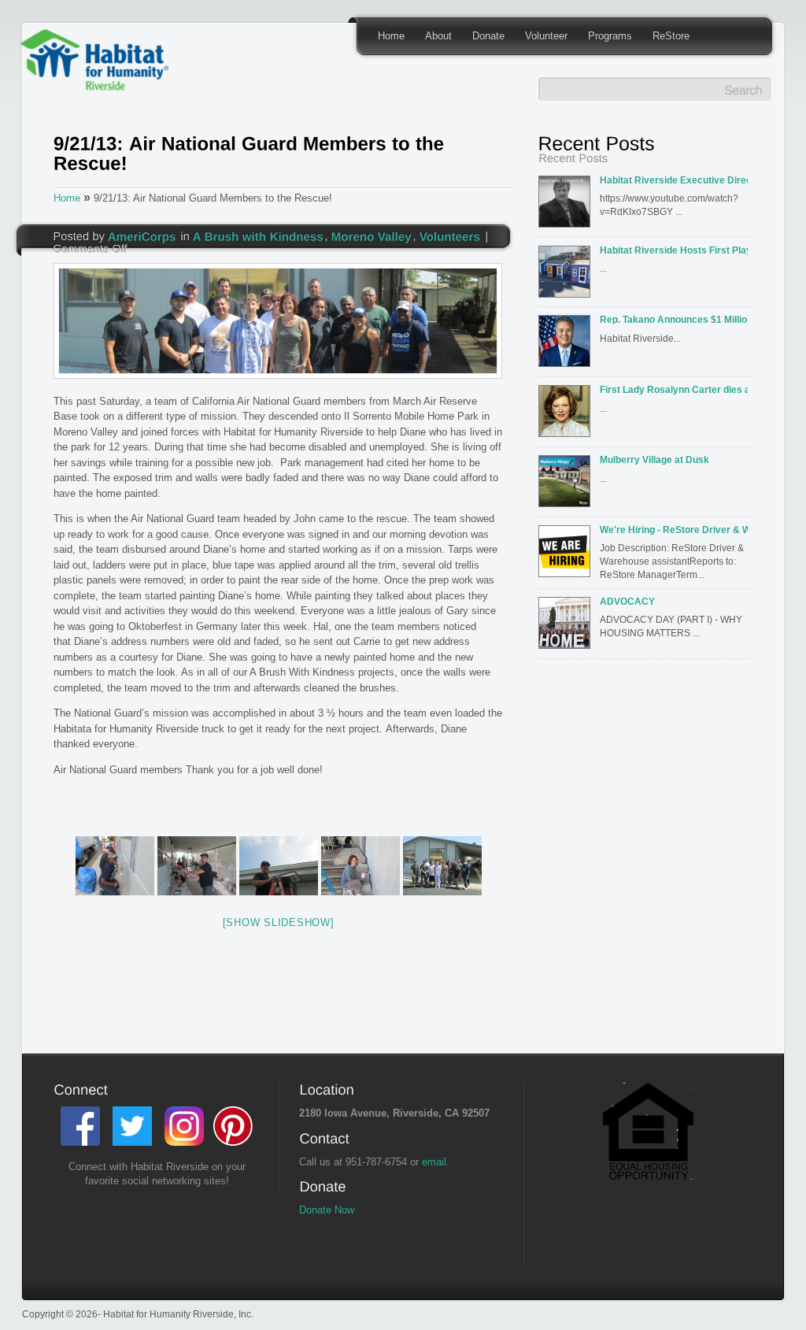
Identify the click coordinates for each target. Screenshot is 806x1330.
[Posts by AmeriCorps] (142, 235)
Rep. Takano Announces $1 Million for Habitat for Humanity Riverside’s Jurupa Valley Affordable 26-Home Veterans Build (674, 319)
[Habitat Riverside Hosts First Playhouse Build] (567, 276)
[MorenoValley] (371, 235)
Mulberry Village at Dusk (654, 459)
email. (435, 1162)
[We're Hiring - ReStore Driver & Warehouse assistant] (567, 556)
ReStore (671, 36)
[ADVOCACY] (567, 627)
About (438, 36)
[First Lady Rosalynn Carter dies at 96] (567, 415)
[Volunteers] (450, 235)
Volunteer (546, 36)
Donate (488, 36)
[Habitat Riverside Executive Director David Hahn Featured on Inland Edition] (567, 206)
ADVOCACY (627, 601)
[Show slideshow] (279, 922)
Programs (610, 36)
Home (391, 36)
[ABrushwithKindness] (258, 235)
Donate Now (326, 1210)
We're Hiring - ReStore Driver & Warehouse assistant (674, 529)
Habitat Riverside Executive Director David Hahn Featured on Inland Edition (674, 180)
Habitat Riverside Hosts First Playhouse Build (674, 250)
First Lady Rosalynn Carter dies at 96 (674, 389)
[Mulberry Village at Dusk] (567, 486)
